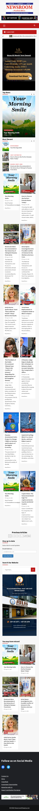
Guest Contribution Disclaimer (10, 790)
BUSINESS (12, 154)
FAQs (3, 779)
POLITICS (16, 164)
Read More (7, 208)
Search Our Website (10, 562)
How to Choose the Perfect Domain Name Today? (27, 669)
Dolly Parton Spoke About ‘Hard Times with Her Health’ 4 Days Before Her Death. (11, 311)
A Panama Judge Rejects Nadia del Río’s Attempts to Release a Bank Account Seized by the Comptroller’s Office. (27, 366)
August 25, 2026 (8, 135)
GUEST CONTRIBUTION (15, 145)
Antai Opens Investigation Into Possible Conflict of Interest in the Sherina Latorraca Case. (20, 167)
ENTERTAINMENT (8, 130)
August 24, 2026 (9, 498)
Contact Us (4, 776)
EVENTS (17, 154)
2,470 (25, 536)
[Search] (34, 25)
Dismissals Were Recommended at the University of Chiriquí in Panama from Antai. (21, 157)
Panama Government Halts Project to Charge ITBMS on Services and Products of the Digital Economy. (11, 441)
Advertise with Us (6, 787)
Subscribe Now (8, 556)
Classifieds (4, 782)
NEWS (21, 154)
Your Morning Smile (12, 132)
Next (29, 536)
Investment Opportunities (9, 784)
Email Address (7, 549)
